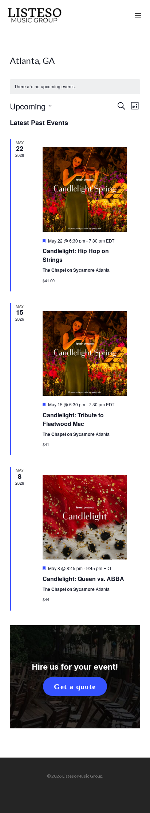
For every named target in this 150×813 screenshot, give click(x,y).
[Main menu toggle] (138, 15)
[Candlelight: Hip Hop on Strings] (85, 189)
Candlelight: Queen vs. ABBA (83, 578)
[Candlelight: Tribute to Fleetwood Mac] (85, 353)
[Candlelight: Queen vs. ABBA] (85, 517)
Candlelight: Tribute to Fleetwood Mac (73, 419)
